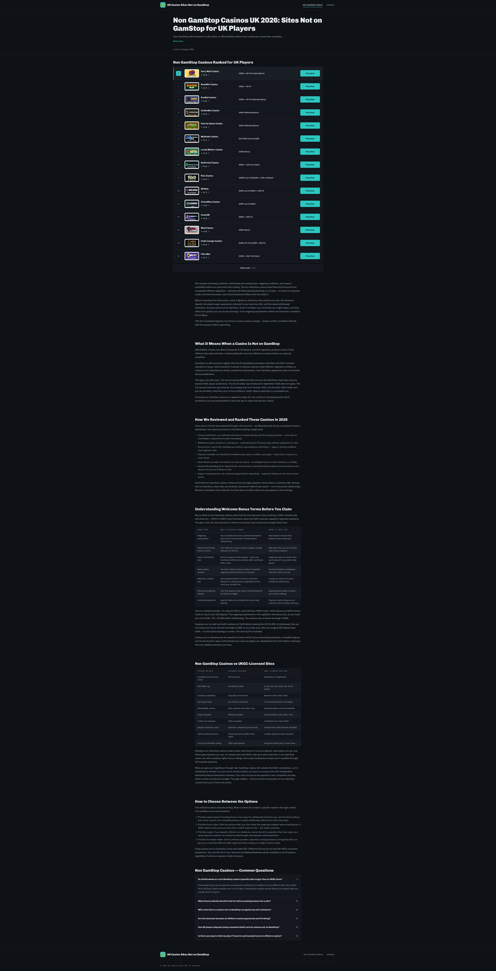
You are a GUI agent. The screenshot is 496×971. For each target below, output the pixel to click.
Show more (178, 41)
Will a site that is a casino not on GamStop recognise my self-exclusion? (234, 909)
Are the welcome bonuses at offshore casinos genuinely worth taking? (234, 918)
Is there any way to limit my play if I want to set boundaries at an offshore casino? (240, 936)
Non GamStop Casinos (313, 5)
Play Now (310, 73)
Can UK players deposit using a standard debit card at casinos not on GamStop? (238, 927)
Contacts (330, 5)
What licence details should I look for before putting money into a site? (234, 901)
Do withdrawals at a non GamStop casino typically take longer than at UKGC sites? (240, 879)
